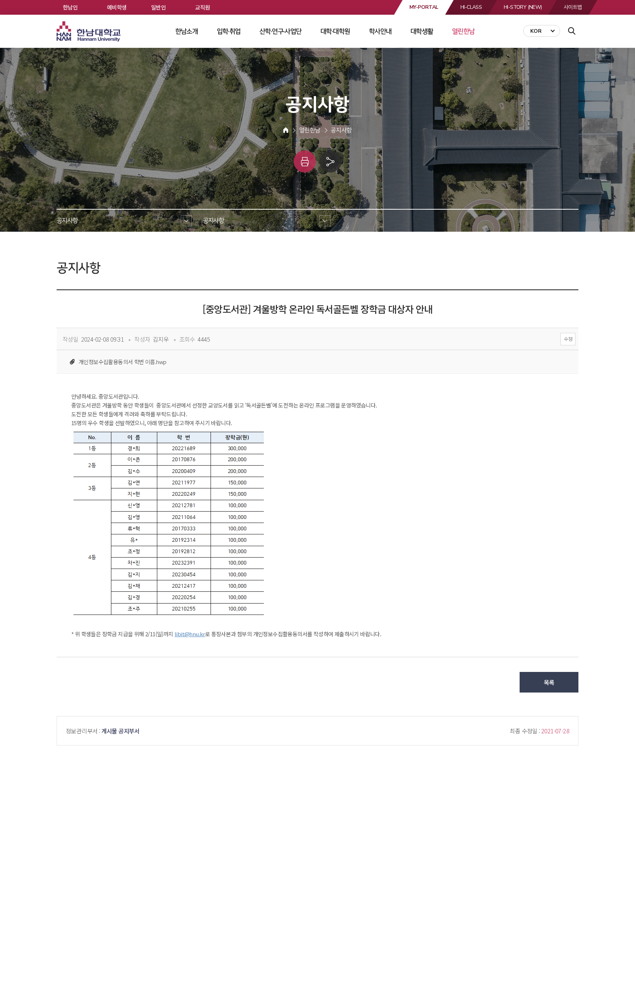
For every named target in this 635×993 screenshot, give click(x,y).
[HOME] (285, 130)
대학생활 (421, 31)
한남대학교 (89, 31)
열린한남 (463, 31)
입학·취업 (229, 31)
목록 (549, 682)
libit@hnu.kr (190, 634)
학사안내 (380, 31)
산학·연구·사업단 (280, 31)
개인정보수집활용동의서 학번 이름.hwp (122, 362)
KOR (536, 31)
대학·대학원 (335, 31)
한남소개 (186, 31)
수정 (568, 338)
